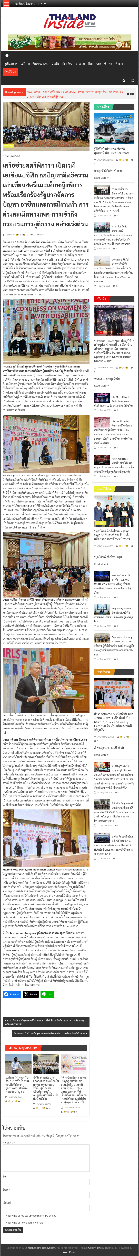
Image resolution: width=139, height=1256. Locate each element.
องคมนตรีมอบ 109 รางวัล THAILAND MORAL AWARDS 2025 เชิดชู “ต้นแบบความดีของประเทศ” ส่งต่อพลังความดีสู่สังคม (112, 588)
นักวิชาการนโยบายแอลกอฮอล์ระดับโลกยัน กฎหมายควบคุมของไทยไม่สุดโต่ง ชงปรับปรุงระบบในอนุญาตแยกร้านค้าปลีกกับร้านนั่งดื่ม (46, 1092)
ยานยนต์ (80, 63)
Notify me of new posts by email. (25, 1226)
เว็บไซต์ (7, 1207)
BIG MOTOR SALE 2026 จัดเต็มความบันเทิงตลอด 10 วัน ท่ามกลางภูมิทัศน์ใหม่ (113, 405)
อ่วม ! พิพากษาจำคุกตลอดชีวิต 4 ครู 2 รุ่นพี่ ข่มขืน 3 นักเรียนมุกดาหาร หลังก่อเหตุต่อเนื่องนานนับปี (44, 1026)
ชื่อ (5, 1181)
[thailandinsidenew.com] (7, 55)
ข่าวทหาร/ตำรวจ (113, 63)
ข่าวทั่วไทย (10, 72)
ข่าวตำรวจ (100, 710)
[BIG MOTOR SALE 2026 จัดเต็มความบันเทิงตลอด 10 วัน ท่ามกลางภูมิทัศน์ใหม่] (102, 402)
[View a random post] (132, 80)
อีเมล (6, 1194)
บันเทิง (55, 63)
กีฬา (90, 63)
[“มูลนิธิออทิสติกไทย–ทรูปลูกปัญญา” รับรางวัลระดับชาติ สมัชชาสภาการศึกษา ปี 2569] (114, 515)
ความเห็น (9, 1146)
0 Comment (38, 239)
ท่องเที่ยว (67, 63)
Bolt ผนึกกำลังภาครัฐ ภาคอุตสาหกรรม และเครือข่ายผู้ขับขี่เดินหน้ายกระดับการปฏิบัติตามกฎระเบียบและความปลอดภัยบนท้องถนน (114, 650)
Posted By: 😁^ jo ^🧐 (15, 239)
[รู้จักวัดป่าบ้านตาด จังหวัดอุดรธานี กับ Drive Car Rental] (114, 132)
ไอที (23, 63)
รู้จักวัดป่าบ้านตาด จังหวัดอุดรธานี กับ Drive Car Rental (112, 155)
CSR (98, 63)
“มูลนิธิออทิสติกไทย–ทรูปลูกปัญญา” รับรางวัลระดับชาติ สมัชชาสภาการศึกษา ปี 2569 (112, 539)
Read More (100, 182)
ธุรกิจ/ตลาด (10, 63)
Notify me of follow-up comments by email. (31, 1220)
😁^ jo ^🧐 (12, 1105)
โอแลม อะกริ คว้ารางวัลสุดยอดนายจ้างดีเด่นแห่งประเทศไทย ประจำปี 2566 (49, 1037)
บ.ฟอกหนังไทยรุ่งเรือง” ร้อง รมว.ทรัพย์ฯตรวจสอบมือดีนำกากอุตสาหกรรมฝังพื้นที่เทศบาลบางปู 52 (18, 1089)
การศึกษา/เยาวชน (38, 63)
